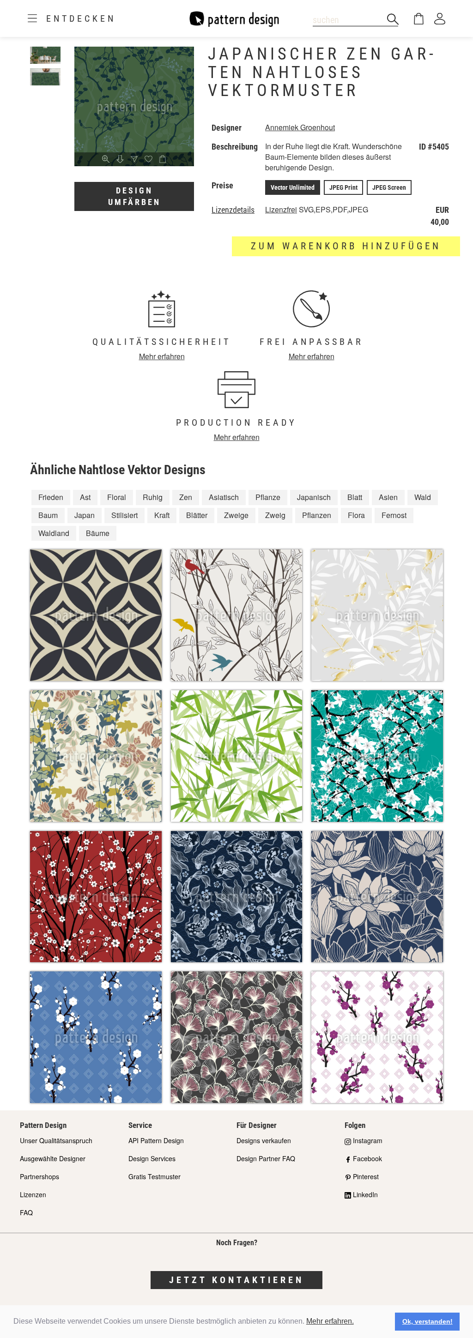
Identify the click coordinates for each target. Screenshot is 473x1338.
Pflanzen (316, 515)
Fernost (394, 515)
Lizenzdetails (233, 210)
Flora (356, 515)
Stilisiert (124, 515)
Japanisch (314, 497)
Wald (422, 497)
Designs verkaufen (263, 1140)
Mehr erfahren (162, 356)
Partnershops (39, 1176)
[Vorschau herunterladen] (120, 159)
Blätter (196, 515)
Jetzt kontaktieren (236, 1279)
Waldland (53, 533)
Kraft (162, 515)
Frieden (50, 497)
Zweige (236, 515)
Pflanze (267, 497)
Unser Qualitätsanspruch (56, 1140)
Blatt (354, 497)
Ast (85, 497)
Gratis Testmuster (154, 1176)
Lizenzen (33, 1194)
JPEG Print (343, 187)
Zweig (275, 515)
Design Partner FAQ (265, 1158)
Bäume (97, 533)
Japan (84, 515)
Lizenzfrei (281, 209)
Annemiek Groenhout (300, 127)
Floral (116, 497)
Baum (48, 515)
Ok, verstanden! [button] (427, 1321)
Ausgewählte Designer (52, 1158)
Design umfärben (134, 196)
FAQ (26, 1212)
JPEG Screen (389, 187)
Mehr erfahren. (330, 1321)
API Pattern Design (156, 1140)
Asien (388, 497)
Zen (185, 497)
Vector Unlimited (293, 187)
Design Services (152, 1158)
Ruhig (153, 497)
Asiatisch (224, 497)
